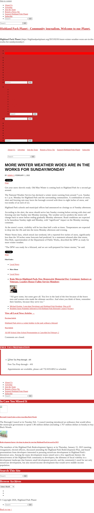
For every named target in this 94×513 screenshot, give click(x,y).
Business (9, 72)
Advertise (8, 7)
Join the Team (10, 10)
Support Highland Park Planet (16, 14)
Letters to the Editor (13, 77)
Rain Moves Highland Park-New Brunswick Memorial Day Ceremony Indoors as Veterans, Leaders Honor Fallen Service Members (50, 280)
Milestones (9, 75)
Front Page (9, 58)
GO (25, 23)
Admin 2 (10, 175)
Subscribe (8, 16)
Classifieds (9, 80)
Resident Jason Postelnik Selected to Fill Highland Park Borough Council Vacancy (42, 309)
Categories (9, 87)
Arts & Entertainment (14, 67)
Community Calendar (14, 70)
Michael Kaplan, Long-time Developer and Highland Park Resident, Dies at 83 (40, 306)
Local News (10, 60)
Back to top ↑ (6, 509)
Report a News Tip (12, 12)
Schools (8, 63)
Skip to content (6, 1)
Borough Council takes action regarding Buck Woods (18, 417)
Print (7, 183)
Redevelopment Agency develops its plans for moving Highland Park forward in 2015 (29, 442)
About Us (8, 5)
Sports (7, 65)
